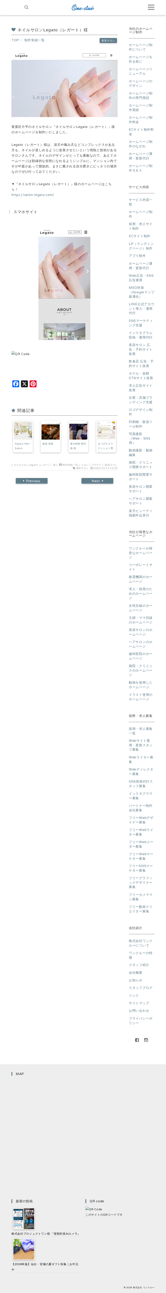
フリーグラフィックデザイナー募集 (141, 882)
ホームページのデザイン (141, 83)
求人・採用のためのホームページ (141, 593)
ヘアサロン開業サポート (141, 501)
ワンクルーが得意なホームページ (141, 552)
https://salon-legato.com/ (32, 195)
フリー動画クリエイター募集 (141, 909)
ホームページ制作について (141, 47)
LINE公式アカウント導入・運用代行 (142, 308)
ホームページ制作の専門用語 (141, 95)
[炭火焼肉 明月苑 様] (78, 431)
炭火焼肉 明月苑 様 (78, 446)
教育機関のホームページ (141, 579)
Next (96, 481)
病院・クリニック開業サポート (141, 464)
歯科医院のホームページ (141, 656)
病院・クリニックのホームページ (141, 670)
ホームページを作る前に (141, 59)
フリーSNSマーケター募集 (141, 868)
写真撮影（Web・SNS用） (139, 438)
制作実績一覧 (70, 464)
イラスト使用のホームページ (141, 697)
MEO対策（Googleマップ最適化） (141, 292)
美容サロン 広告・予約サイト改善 (141, 349)
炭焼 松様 (47, 443)
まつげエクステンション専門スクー (105, 448)
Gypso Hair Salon (22, 446)
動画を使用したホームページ (141, 684)
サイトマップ (139, 1003)
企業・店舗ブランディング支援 (141, 400)
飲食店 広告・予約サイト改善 (141, 363)
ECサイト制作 (139, 236)
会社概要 (135, 973)
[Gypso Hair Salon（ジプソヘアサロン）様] (23, 431)
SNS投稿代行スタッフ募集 (141, 783)
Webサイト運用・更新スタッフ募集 (141, 745)
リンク (134, 995)
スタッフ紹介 (139, 965)
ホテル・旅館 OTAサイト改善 (141, 375)
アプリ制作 (137, 256)
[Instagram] (146, 1040)
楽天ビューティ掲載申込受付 (141, 513)
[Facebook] (137, 1040)
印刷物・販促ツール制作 (141, 424)
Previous (33, 481)
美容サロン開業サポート (141, 488)
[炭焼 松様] (51, 431)
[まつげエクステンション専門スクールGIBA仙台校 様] (106, 431)
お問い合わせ (139, 1011)
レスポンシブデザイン (91, 464)
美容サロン (108, 40)
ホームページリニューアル (141, 71)
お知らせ (135, 980)
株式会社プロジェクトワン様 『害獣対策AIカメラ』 (45, 1234)
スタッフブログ (141, 988)
